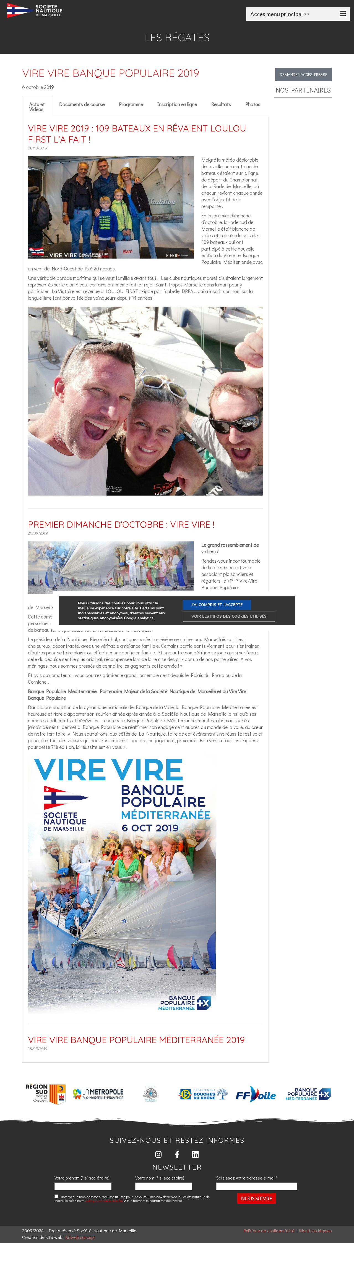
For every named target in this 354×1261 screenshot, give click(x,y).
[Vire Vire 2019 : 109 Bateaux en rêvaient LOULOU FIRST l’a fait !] (111, 255)
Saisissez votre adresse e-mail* (246, 1178)
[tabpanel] (145, 590)
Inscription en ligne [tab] (177, 104)
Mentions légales (315, 1230)
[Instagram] (158, 1154)
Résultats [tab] (221, 104)
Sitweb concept (80, 1237)
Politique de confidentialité (269, 1230)
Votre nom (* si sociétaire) (159, 1178)
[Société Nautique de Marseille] (60, 10)
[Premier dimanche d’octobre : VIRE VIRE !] (111, 590)
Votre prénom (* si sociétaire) (82, 1178)
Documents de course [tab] (82, 104)
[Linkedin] (195, 1154)
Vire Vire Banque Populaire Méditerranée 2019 (136, 1039)
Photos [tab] (252, 104)
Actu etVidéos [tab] (37, 106)
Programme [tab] (131, 104)
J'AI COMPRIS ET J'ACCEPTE (217, 604)
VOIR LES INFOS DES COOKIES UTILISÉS (229, 616)
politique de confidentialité (104, 1200)
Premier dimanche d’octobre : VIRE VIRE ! (121, 524)
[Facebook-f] (177, 1154)
